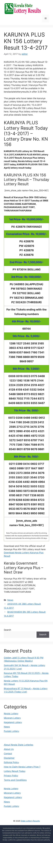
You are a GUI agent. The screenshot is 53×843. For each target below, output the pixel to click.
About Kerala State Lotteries (18, 744)
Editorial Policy (11, 762)
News (10, 600)
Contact (8, 753)
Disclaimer (9, 758)
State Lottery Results (30, 821)
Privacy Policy (11, 775)
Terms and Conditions (15, 780)
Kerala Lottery (11, 713)
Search (7, 630)
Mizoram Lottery (12, 718)
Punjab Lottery (11, 731)
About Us (9, 749)
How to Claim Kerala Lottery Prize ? (22, 767)
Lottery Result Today (14, 771)
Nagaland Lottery (13, 722)
